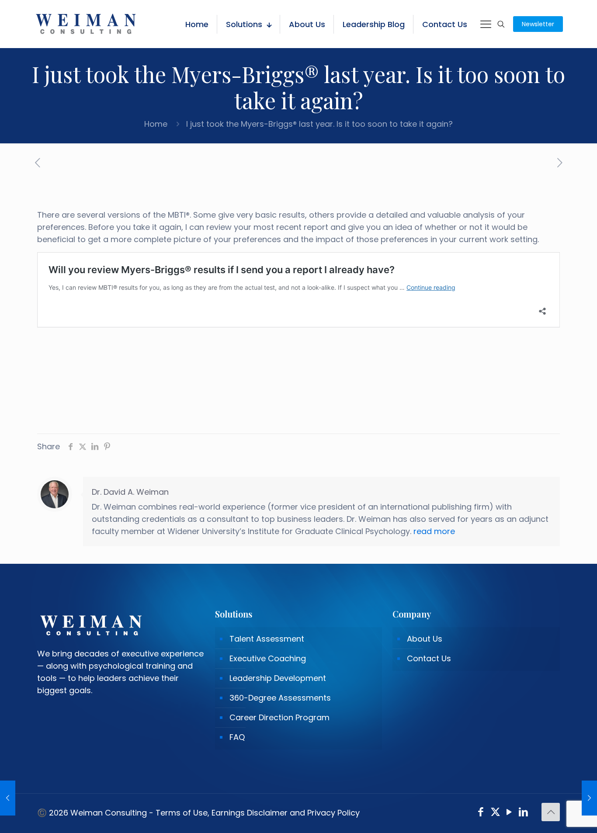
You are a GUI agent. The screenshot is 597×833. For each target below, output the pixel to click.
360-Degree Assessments (280, 697)
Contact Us (429, 658)
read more (434, 531)
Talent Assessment (266, 638)
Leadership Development (277, 678)
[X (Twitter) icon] (495, 813)
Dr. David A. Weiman (130, 491)
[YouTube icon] (509, 813)
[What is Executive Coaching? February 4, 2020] (7, 798)
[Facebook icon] (481, 813)
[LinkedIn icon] (524, 813)
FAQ (237, 737)
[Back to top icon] (550, 812)
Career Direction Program (279, 717)
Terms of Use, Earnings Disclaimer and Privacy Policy (258, 812)
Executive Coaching (267, 658)
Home (155, 123)
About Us (424, 638)
